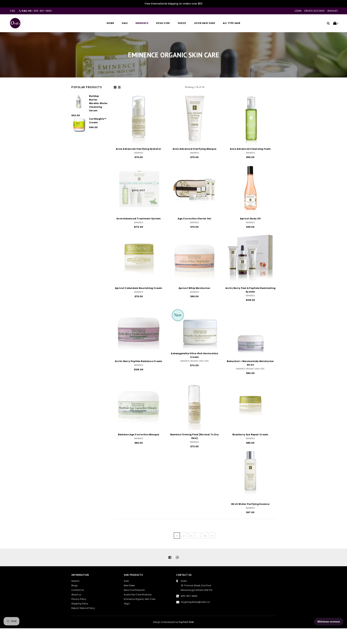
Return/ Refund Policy (83, 608)
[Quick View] (160, 102)
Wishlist (332, 10)
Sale (126, 580)
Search (75, 580)
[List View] (119, 87)
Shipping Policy (79, 603)
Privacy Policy (78, 599)
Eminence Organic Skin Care (139, 599)
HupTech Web (186, 622)
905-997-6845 (189, 596)
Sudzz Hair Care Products (138, 594)
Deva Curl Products (134, 590)
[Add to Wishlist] (160, 110)
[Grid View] (115, 87)
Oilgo (127, 603)
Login (298, 10)
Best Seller (129, 585)
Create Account (314, 10)
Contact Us (77, 590)
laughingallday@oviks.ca (195, 601)
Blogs (74, 585)
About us (76, 594)
